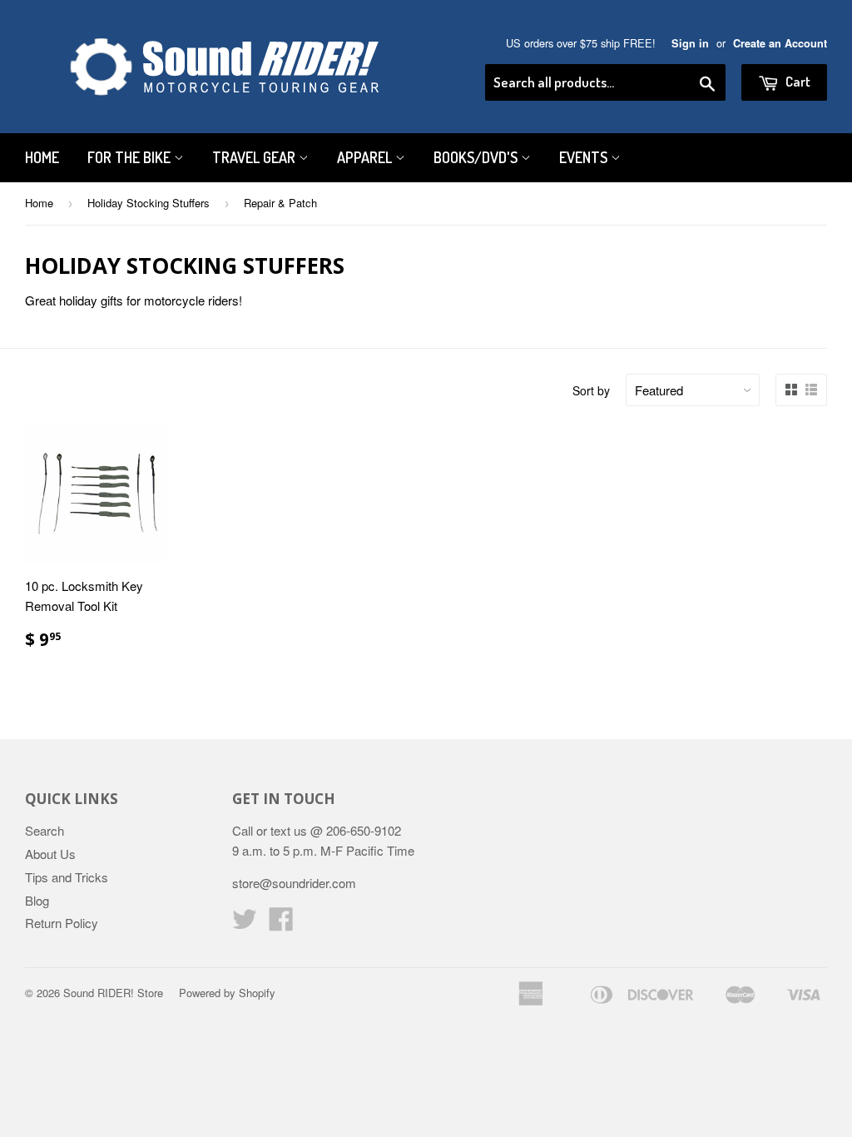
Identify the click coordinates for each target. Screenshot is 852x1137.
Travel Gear (255, 157)
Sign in (690, 43)
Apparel (366, 157)
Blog (37, 900)
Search (44, 830)
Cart (796, 81)
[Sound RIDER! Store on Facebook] (281, 923)
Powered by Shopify (227, 992)
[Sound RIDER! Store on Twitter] (244, 923)
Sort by (591, 390)
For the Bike (130, 157)
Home (42, 157)
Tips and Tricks (66, 877)
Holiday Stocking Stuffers (148, 203)
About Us (50, 853)
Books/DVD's (477, 157)
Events (585, 157)
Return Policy (61, 922)
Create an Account (780, 43)
